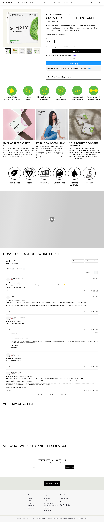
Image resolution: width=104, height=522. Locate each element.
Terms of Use (51, 518)
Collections (57, 14)
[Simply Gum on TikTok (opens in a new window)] (66, 505)
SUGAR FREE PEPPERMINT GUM (13, 287)
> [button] (65, 394)
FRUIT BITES (43, 2)
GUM (17, 2)
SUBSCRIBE (70, 467)
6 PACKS (50, 41)
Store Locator (48, 503)
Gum (29, 500)
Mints (29, 503)
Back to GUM (53, 483)
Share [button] (9, 290)
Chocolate (31, 508)
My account (47, 510)
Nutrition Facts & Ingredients (59, 77)
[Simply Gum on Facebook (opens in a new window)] (63, 505)
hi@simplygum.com (17, 342)
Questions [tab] (20, 268)
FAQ (45, 500)
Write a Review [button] (92, 261)
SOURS (32, 2)
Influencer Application (51, 505)
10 (62, 394)
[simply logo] (7, 3)
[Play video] (52, 219)
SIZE (47, 38)
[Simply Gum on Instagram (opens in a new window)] (61, 505)
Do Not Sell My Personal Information (66, 518)
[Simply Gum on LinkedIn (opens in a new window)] (69, 505)
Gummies (31, 505)
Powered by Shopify (82, 518)
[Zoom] (22, 28)
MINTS (24, 2)
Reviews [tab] (9, 268)
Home (48, 14)
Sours (30, 498)
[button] (94, 290)
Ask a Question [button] (78, 261)
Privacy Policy (30, 518)
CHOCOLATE (56, 2)
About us (47, 498)
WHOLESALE (69, 2)
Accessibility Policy (41, 518)
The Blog (47, 508)
